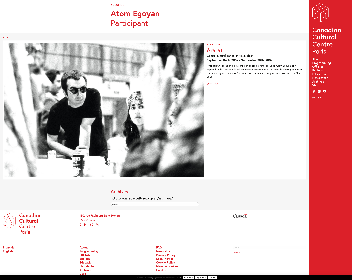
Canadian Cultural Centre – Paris (327, 29)
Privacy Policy (165, 255)
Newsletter (320, 78)
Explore (317, 70)
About (316, 59)
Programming (321, 63)
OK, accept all (188, 278)
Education (319, 74)
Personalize (212, 278)
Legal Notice (165, 259)
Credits (161, 270)
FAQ (159, 247)
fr (314, 97)
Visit (315, 85)
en (320, 97)
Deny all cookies (201, 278)
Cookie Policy (165, 262)
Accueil (116, 5)
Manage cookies (167, 266)
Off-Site (317, 67)
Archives (318, 81)
